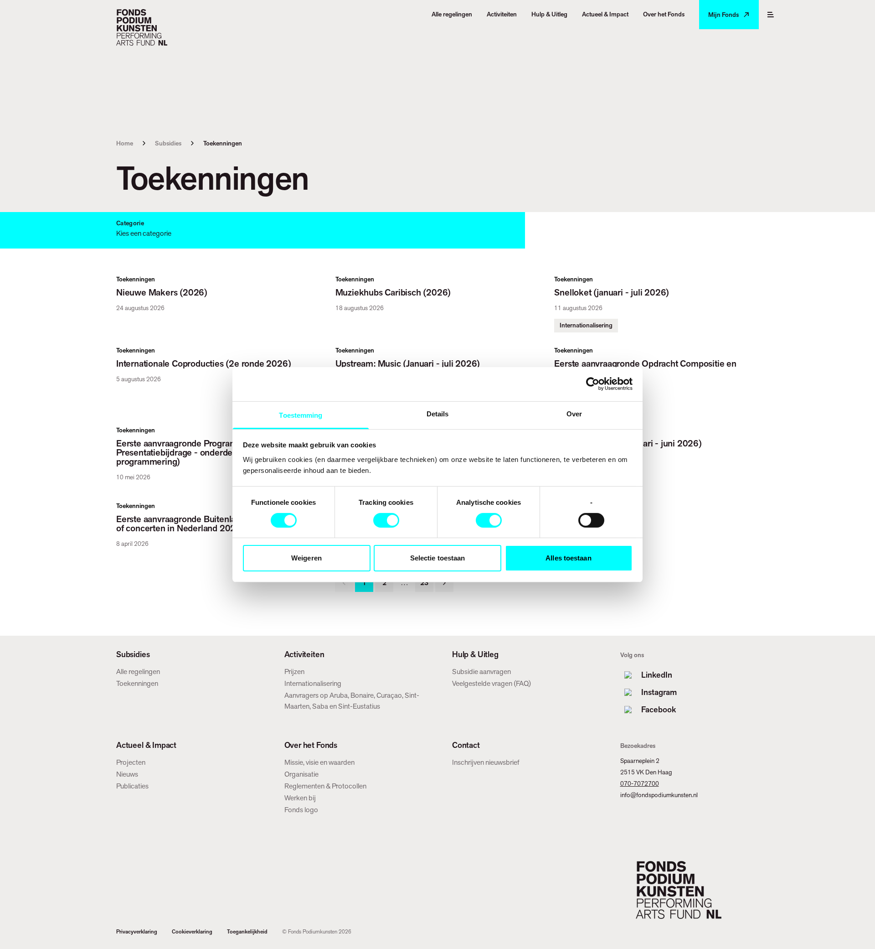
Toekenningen (137, 683)
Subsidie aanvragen (481, 671)
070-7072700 (639, 783)
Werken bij (300, 798)
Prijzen (294, 671)
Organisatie (301, 774)
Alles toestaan (568, 558)
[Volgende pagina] (444, 583)
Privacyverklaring (136, 931)
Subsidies (168, 143)
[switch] (386, 520)
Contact (466, 745)
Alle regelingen (138, 671)
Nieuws (127, 774)
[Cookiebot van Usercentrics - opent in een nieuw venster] (593, 384)
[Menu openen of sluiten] (770, 14)
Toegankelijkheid (247, 931)
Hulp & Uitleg (475, 654)
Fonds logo (301, 809)
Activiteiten (304, 654)
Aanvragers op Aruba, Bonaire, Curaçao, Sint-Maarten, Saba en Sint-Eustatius (351, 700)
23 (424, 582)
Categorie (130, 223)
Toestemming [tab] (300, 415)
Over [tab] (574, 413)
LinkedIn (656, 674)
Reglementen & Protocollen (325, 786)
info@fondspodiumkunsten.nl (659, 795)
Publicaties (132, 786)
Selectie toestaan (437, 558)
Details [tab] (438, 413)
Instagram (659, 692)
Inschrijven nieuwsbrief (486, 762)
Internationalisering (312, 683)
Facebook (658, 709)
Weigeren (306, 558)
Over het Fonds (310, 745)
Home (124, 143)
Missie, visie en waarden (319, 762)
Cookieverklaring (192, 931)
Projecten (130, 762)
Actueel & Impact (146, 745)
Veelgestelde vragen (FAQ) (491, 683)
